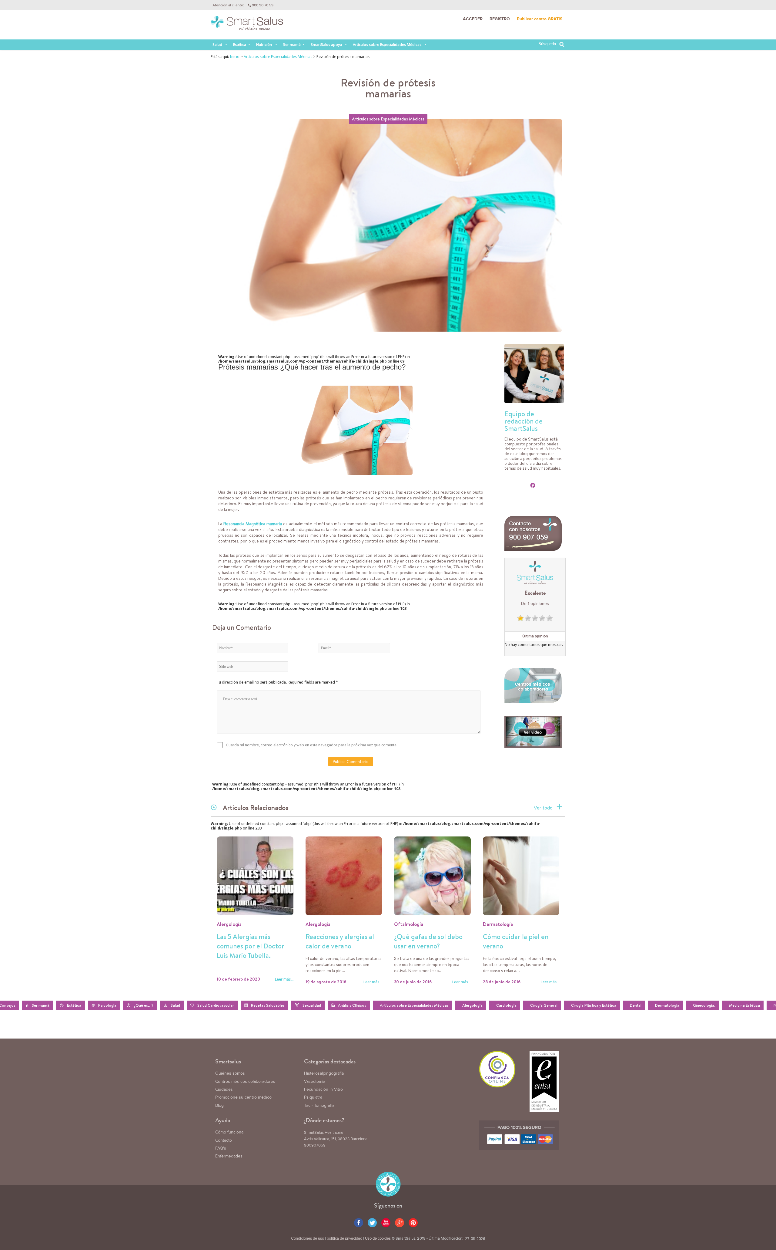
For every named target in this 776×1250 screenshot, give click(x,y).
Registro (500, 19)
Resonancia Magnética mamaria (252, 524)
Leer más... (284, 979)
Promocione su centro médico (243, 1097)
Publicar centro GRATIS (539, 19)
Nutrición (264, 44)
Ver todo (543, 807)
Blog (219, 1105)
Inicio (234, 56)
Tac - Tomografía (319, 1105)
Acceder (473, 19)
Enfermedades (228, 1156)
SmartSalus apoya (326, 44)
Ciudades (224, 1089)
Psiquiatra (313, 1097)
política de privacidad (344, 1238)
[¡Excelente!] (550, 618)
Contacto (223, 1140)
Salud (217, 44)
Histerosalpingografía (324, 1073)
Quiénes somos (230, 1073)
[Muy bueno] (542, 618)
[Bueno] (535, 618)
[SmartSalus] (247, 26)
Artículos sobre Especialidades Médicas (387, 44)
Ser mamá (292, 44)
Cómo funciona (229, 1132)
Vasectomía (314, 1081)
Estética (239, 44)
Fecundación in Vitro (323, 1089)
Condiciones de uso (307, 1238)
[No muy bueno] (520, 618)
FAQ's (220, 1148)
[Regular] (528, 618)
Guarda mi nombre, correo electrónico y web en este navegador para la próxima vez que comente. (311, 745)
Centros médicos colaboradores (245, 1081)
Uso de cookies (378, 1238)
